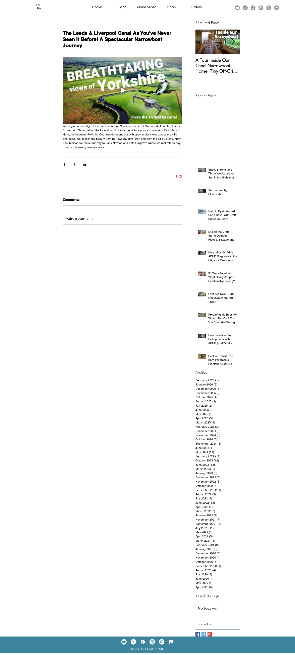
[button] (39, 7)
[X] (245, 7)
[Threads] (268, 7)
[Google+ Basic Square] (210, 634)
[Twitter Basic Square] (203, 634)
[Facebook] (253, 7)
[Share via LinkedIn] (84, 164)
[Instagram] (260, 7)
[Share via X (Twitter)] (74, 164)
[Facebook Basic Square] (197, 634)
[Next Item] (233, 42)
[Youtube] (237, 7)
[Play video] (122, 90)
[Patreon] (276, 7)
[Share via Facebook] (65, 164)
